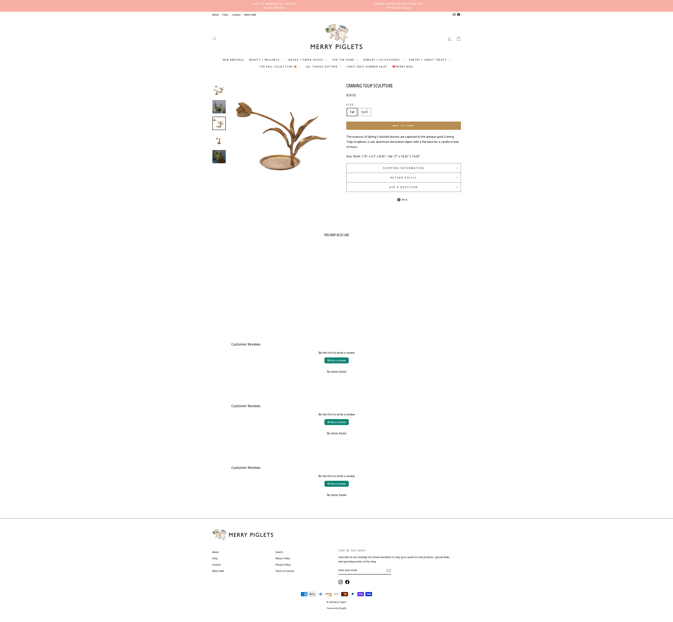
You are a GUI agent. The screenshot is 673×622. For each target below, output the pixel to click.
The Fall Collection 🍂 (278, 66)
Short (364, 112)
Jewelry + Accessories (382, 59)
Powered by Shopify (336, 608)
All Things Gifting (322, 66)
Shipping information (403, 168)
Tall (352, 112)
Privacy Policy (283, 564)
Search (279, 552)
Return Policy (403, 177)
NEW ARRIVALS (233, 59)
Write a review (336, 360)
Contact (236, 14)
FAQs (225, 14)
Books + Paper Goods (307, 59)
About (215, 14)
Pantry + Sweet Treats (428, 59)
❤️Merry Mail (403, 66)
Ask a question (403, 187)
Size (350, 104)
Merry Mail (250, 14)
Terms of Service (284, 571)
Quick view (242, 300)
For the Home (343, 59)
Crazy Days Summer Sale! (367, 66)
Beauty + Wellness (265, 59)
